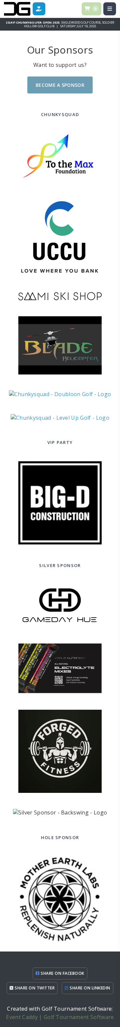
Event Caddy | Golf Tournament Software (60, 1017)
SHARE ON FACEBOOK (62, 973)
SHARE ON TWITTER (34, 988)
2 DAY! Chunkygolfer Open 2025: (33, 22)
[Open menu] (109, 8)
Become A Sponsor (60, 85)
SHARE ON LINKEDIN (89, 988)
